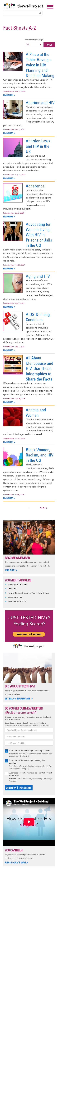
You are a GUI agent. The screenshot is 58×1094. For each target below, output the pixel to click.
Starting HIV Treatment (18, 584)
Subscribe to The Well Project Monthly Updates (29, 750)
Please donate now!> (17, 862)
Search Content (40, 13)
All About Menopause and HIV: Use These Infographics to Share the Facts (39, 368)
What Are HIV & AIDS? (17, 602)
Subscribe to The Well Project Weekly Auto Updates (27, 761)
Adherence (35, 186)
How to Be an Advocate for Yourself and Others (28, 593)
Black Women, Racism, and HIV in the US (39, 455)
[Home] (24, 5)
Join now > (11, 570)
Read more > (9, 95)
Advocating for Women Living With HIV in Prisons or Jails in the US (39, 235)
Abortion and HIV (40, 102)
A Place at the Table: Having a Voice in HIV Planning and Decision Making (40, 65)
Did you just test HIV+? (20, 686)
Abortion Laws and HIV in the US (38, 146)
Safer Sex (12, 589)
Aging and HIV (38, 276)
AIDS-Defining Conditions (38, 317)
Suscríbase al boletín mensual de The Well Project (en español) (30, 774)
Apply (49, 45)
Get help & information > (19, 698)
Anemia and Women (36, 412)
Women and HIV (15, 597)
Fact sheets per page (34, 40)
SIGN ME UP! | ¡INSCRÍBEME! (18, 787)
